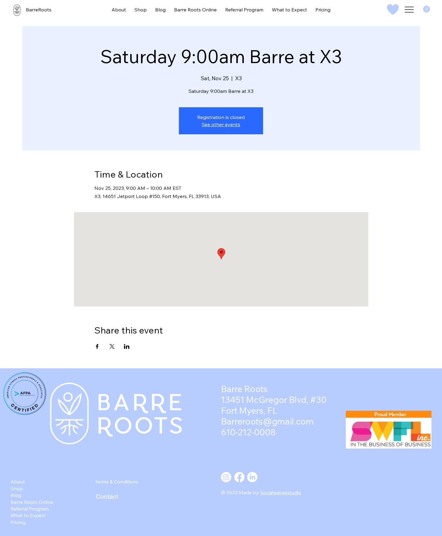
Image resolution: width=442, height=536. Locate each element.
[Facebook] (239, 477)
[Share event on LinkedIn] (127, 346)
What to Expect (28, 515)
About (18, 482)
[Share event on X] (112, 346)
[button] (426, 9)
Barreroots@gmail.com (267, 421)
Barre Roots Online (32, 502)
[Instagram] (226, 477)
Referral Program (30, 509)
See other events (221, 124)
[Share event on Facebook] (97, 346)
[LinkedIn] (252, 477)
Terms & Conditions (116, 482)
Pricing (18, 522)
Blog (16, 495)
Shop (17, 489)
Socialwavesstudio (280, 492)
